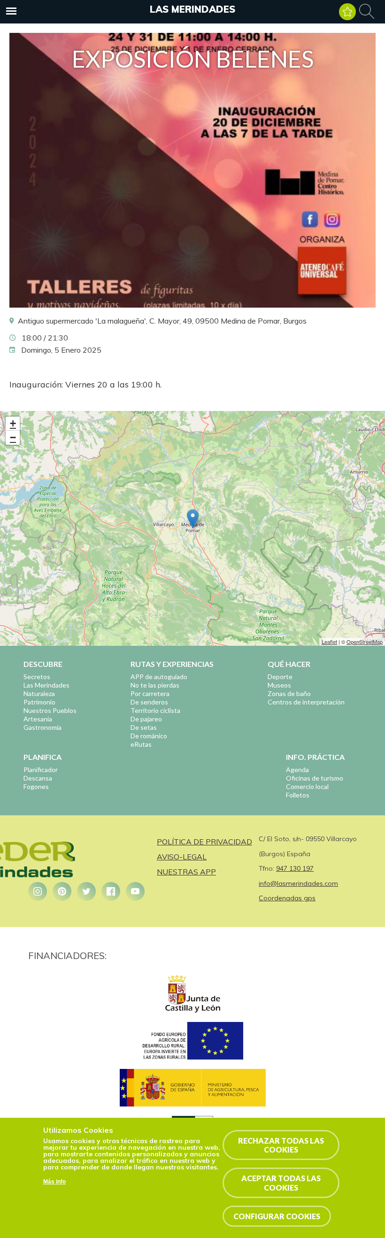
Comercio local (307, 786)
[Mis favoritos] (347, 11)
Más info (54, 1181)
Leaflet (329, 641)
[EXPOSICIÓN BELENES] (192, 305)
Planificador (40, 770)
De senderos (149, 702)
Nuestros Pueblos (50, 710)
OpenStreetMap (364, 641)
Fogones (36, 786)
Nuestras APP (186, 871)
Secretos (36, 677)
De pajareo (146, 719)
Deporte (280, 677)
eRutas (141, 744)
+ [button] (13, 423)
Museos (279, 685)
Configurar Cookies (276, 1216)
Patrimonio (39, 702)
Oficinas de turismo (314, 778)
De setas (144, 727)
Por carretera (150, 693)
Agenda (297, 770)
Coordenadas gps (287, 898)
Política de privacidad (204, 841)
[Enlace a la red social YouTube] (135, 891)
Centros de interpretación (306, 702)
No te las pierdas (155, 685)
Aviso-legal (182, 856)
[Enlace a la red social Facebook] (110, 891)
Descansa (37, 778)
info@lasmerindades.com (298, 883)
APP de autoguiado (159, 677)
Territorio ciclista (155, 710)
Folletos (297, 795)
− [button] (13, 437)
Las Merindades (192, 9)
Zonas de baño (289, 693)
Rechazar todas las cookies (281, 1145)
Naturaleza (39, 693)
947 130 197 (295, 868)
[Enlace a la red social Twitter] (86, 891)
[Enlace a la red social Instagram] (37, 891)
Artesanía (37, 719)
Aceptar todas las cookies (281, 1183)
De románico (149, 736)
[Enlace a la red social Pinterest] (62, 891)
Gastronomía (42, 727)
